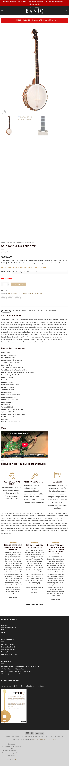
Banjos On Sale (32, 293)
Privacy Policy (51, 739)
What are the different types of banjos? (14, 669)
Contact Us (59, 736)
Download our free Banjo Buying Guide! (31, 686)
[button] (2, 10)
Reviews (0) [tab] (32, 310)
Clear (66, 269)
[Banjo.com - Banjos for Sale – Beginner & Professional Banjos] (34, 10)
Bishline (4, 630)
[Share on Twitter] (10, 297)
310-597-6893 (9, 736)
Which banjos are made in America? (13, 674)
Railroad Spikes (6, 271)
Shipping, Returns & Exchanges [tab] (47, 310)
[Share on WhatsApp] (3, 297)
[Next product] (3, 252)
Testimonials (40, 736)
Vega (3, 632)
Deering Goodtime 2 (8, 647)
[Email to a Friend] (13, 297)
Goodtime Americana (8, 649)
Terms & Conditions (39, 739)
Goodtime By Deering (8, 627)
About (17, 736)
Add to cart (18, 284)
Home (3, 243)
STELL (14, 759)
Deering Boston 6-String (9, 654)
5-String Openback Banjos (24, 243)
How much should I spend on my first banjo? (16, 671)
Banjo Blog (50, 736)
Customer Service (27, 736)
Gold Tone (39, 293)
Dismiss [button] (37, 4)
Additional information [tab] (19, 310)
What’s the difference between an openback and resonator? (21, 666)
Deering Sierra (6, 652)
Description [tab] (6, 310)
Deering (4, 625)
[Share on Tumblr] (20, 297)
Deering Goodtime (7, 644)
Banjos (10, 243)
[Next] (64, 70)
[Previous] (4, 70)
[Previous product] (6, 252)
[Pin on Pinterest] (17, 297)
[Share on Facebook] (6, 297)
